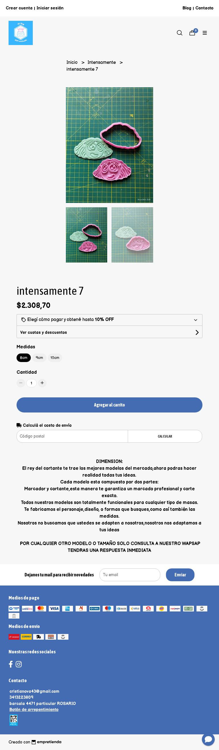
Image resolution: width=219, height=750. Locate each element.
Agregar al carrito (109, 404)
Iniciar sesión (50, 8)
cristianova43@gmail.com (34, 691)
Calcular (165, 436)
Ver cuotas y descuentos (43, 332)
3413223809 (21, 697)
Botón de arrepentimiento (33, 709)
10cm (54, 357)
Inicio (72, 62)
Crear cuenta (19, 8)
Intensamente (102, 62)
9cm (39, 357)
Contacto (204, 8)
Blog (186, 8)
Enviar (180, 574)
